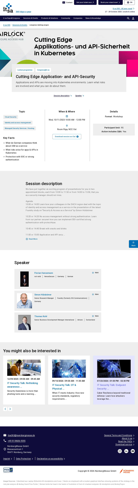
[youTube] (133, 451)
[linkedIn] (126, 451)
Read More (31, 239)
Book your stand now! (109, 2)
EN (129, 2)
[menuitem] (13, 18)
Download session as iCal (67, 136)
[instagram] (120, 451)
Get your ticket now (84, 2)
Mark (95, 272)
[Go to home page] (18, 7)
